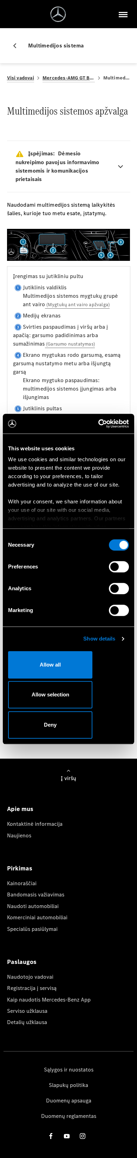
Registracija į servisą (32, 988)
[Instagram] (82, 1136)
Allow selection (50, 694)
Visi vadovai (20, 78)
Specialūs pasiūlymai (32, 929)
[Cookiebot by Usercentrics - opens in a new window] (98, 423)
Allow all (50, 665)
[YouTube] (67, 1136)
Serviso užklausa (27, 1011)
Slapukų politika (68, 1085)
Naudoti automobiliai (33, 906)
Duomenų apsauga (68, 1100)
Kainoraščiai (22, 883)
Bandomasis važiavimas (35, 894)
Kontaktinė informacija (35, 824)
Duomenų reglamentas (68, 1116)
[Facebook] (51, 1136)
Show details (99, 639)
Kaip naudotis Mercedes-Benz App (49, 999)
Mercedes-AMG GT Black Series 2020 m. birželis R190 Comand (69, 78)
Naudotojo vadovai (30, 976)
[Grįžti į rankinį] (17, 45)
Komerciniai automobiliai (37, 917)
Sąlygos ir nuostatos (68, 1069)
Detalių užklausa (27, 1022)
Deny (50, 725)
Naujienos (19, 835)
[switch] (119, 566)
